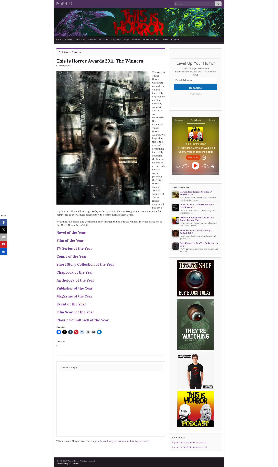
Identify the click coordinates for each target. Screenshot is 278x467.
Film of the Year (70, 240)
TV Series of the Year (74, 248)
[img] (204, 157)
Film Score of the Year (75, 312)
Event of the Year (71, 304)
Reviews (92, 39)
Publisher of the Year (74, 288)
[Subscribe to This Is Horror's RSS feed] (57, 3)
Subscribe (195, 88)
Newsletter (193, 157)
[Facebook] (66, 3)
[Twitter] (62, 3)
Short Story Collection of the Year (85, 264)
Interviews (116, 39)
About (59, 39)
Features (103, 39)
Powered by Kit (195, 94)
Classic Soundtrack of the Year (82, 320)
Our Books (80, 39)
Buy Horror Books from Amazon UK (189, 442)
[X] (3, 230)
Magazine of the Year (74, 296)
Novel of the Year (71, 232)
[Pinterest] (3, 244)
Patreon (136, 39)
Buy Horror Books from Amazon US (189, 447)
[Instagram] (70, 3)
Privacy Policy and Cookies (67, 463)
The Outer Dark (150, 39)
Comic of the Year (71, 256)
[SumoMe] (3, 251)
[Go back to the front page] (139, 22)
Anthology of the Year (75, 280)
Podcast (68, 39)
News (126, 39)
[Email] (3, 237)
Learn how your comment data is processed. (125, 441)
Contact (175, 39)
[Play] (196, 166)
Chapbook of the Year (74, 272)
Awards (164, 39)
